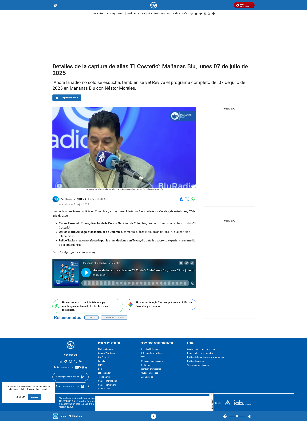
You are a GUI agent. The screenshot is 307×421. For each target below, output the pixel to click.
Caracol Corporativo (107, 385)
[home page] (153, 5)
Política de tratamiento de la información (205, 357)
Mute (225, 416)
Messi (121, 13)
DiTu (100, 369)
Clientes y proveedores (151, 369)
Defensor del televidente (152, 353)
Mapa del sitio (147, 377)
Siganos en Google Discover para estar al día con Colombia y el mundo (164, 304)
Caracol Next (104, 389)
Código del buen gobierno (152, 361)
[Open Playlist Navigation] (254, 416)
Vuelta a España (180, 13)
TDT (143, 357)
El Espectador (104, 373)
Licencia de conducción (158, 13)
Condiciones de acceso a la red (201, 349)
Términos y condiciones (198, 365)
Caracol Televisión (106, 353)
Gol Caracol (103, 357)
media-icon (153, 416)
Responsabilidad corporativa (200, 353)
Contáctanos (146, 365)
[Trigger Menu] (55, 5)
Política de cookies (195, 361)
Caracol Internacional (107, 381)
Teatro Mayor (104, 377)
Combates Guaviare (136, 13)
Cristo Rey (110, 13)
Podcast (91, 317)
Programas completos (114, 317)
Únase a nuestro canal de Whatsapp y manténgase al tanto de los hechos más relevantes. (85, 306)
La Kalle (101, 361)
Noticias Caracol (105, 349)
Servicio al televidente (150, 349)
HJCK (100, 365)
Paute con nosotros (149, 373)
